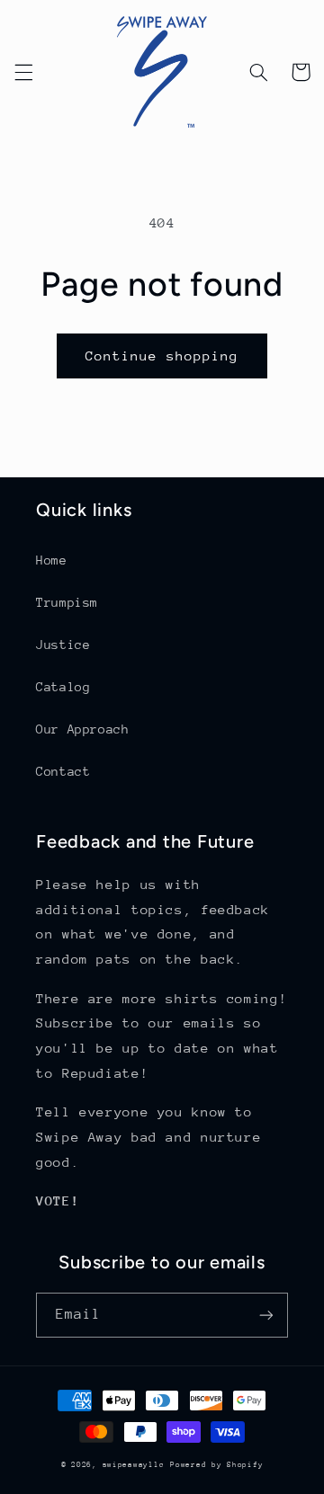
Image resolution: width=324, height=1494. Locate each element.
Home (52, 560)
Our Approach (83, 729)
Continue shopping (162, 355)
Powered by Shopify (216, 1464)
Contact (63, 771)
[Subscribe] (266, 1315)
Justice (63, 644)
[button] (23, 72)
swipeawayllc (134, 1464)
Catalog (63, 687)
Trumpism (67, 602)
